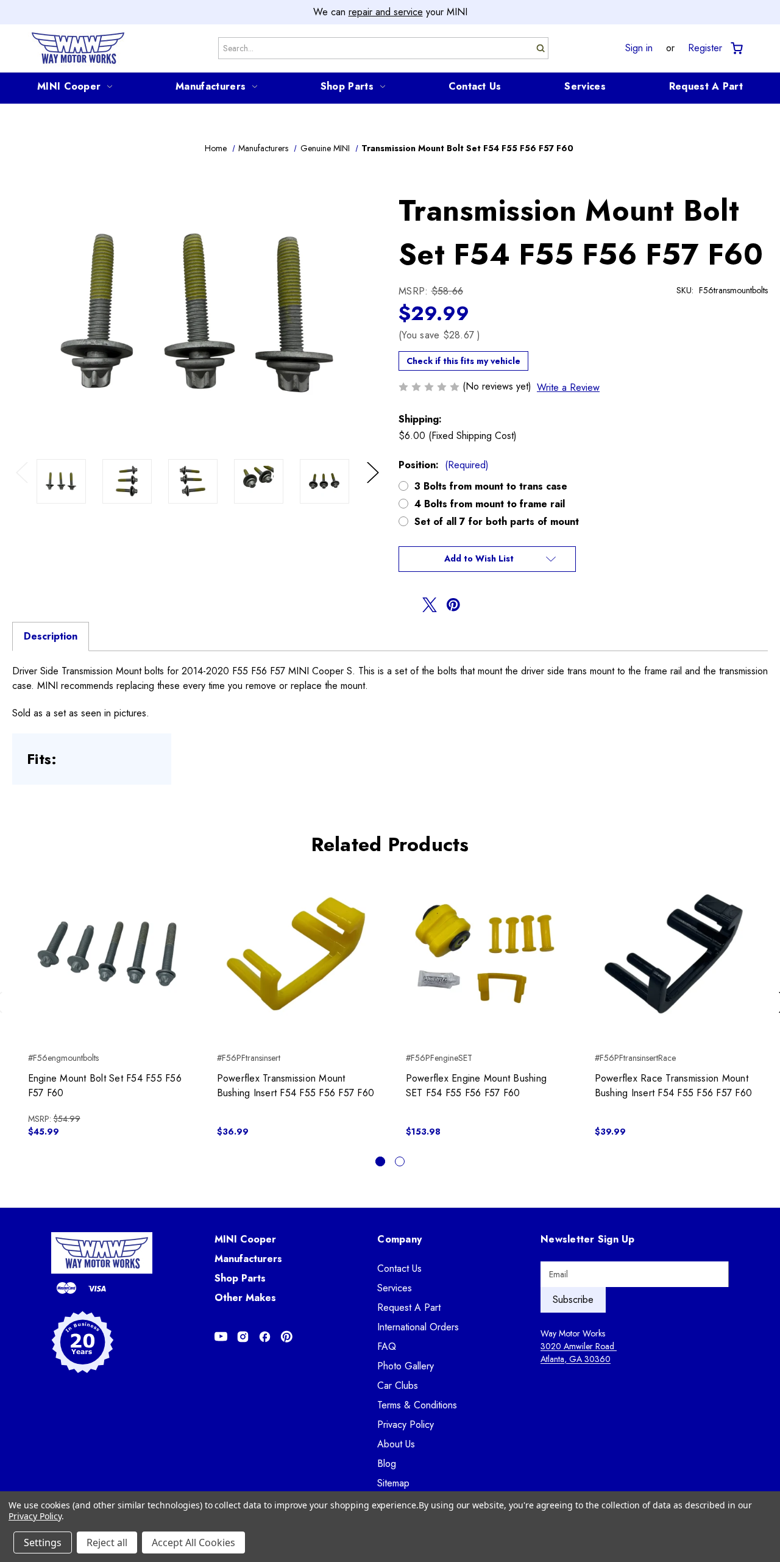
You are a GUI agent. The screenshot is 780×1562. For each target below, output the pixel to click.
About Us (396, 1444)
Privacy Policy (405, 1425)
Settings (43, 1542)
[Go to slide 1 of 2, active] (380, 1161)
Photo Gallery (405, 1366)
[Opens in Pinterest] (286, 1336)
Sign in (639, 48)
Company (399, 1239)
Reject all (107, 1542)
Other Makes (245, 1298)
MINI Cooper (69, 86)
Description (50, 636)
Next (375, 485)
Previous (25, 485)
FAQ (386, 1346)
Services (584, 86)
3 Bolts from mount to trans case (490, 486)
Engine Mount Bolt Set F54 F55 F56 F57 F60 (105, 1085)
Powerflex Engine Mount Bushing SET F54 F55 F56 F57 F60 (476, 1085)
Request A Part (706, 86)
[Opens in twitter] (429, 604)
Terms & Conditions (417, 1405)
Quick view (107, 943)
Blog (386, 1464)
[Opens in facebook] (406, 604)
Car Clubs (397, 1385)
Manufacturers (211, 86)
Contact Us (475, 86)
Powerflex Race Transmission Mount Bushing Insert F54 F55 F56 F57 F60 (674, 1085)
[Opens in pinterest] (453, 604)
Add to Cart (107, 964)
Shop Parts (347, 86)
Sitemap (393, 1483)
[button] (487, 559)
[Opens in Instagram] (242, 1336)
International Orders (418, 1327)
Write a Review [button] (568, 387)
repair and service (386, 12)
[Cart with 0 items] (736, 48)
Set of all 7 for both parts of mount (496, 522)
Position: (444, 465)
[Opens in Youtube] (220, 1336)
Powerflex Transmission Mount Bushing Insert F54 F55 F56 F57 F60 (296, 1085)
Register (705, 48)
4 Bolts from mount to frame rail (489, 504)
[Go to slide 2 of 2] (400, 1161)
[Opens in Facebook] (264, 1336)
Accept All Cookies (193, 1542)
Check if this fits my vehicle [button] (463, 361)
